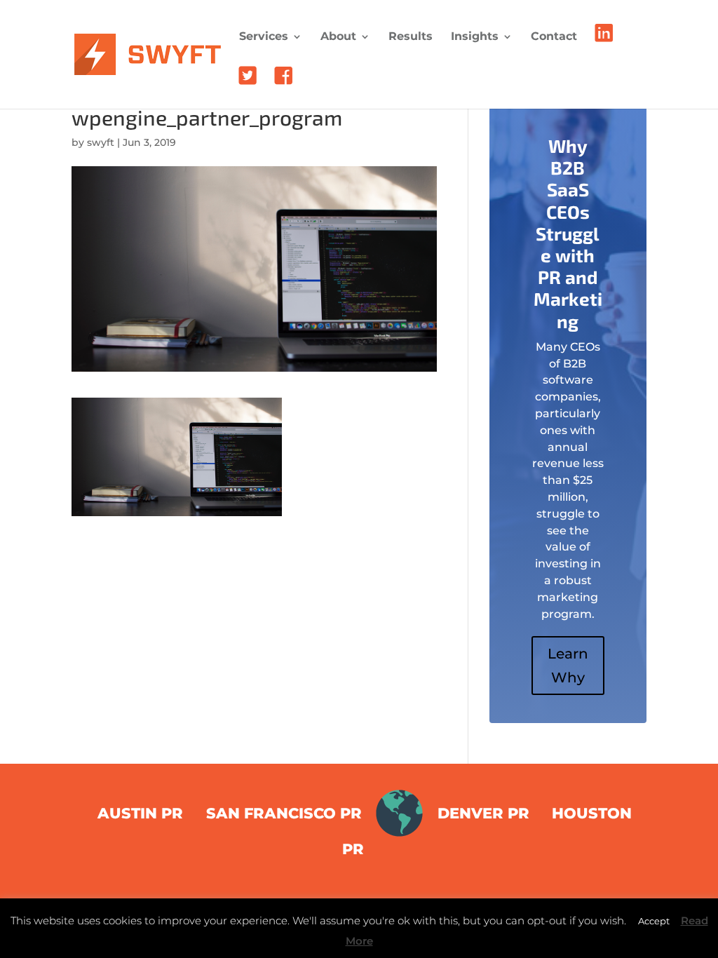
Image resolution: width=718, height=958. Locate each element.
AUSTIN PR (140, 813)
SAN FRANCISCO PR (284, 813)
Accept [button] (654, 920)
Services (263, 37)
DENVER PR (483, 813)
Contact (554, 37)
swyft (100, 142)
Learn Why (568, 665)
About (338, 37)
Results (410, 37)
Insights (475, 37)
